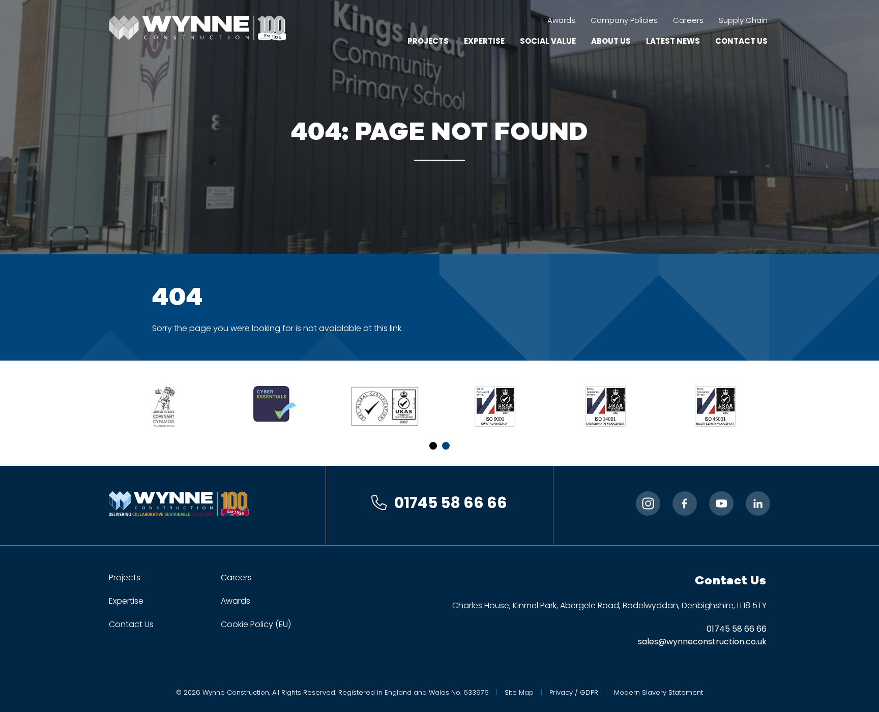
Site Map (519, 692)
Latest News (673, 41)
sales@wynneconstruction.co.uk (702, 641)
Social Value (548, 41)
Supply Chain (743, 20)
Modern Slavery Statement (658, 692)
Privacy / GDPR (573, 692)
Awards (561, 20)
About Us (611, 41)
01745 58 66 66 (450, 503)
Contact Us (741, 41)
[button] (433, 445)
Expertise (484, 41)
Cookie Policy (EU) (256, 624)
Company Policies (624, 20)
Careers (688, 20)
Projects (428, 41)
